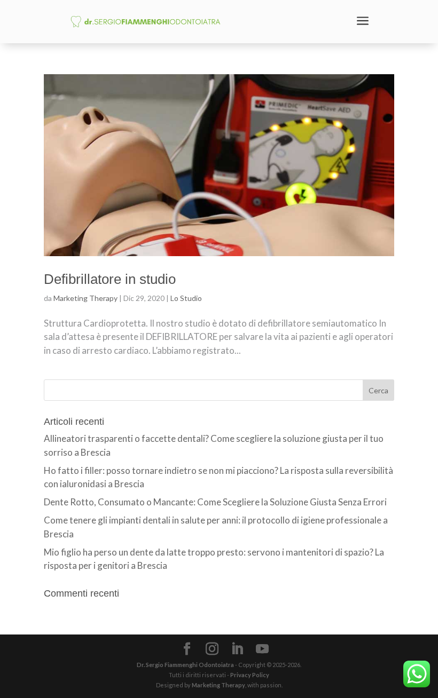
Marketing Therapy (85, 298)
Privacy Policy (249, 674)
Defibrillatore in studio (110, 279)
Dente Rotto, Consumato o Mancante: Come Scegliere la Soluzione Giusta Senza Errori (215, 501)
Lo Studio (186, 298)
